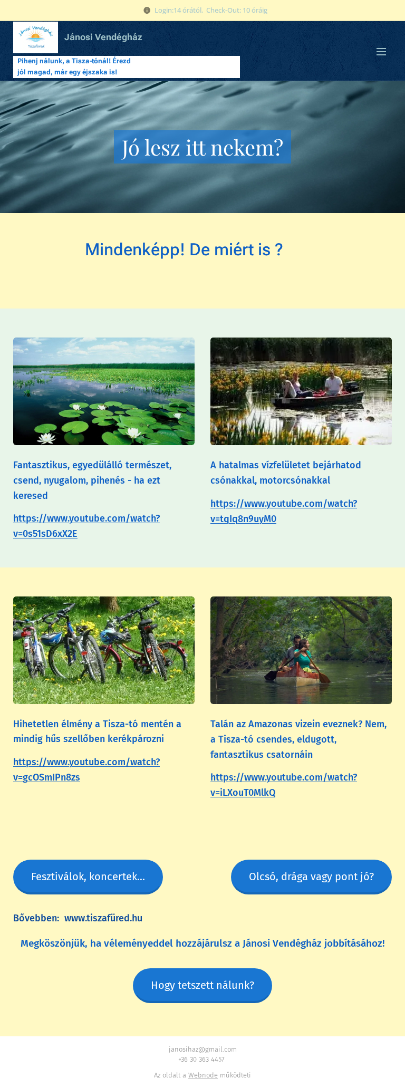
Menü (381, 51)
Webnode (203, 1075)
